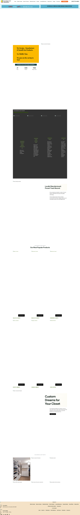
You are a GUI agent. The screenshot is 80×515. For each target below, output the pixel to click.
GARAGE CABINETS (35, 387)
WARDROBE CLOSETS (54, 318)
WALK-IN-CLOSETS (16, 318)
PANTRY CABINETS (16, 387)
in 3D (36, 142)
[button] (11, 26)
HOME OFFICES (53, 387)
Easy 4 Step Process (21, 112)
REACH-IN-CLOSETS (35, 318)
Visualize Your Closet (36, 139)
